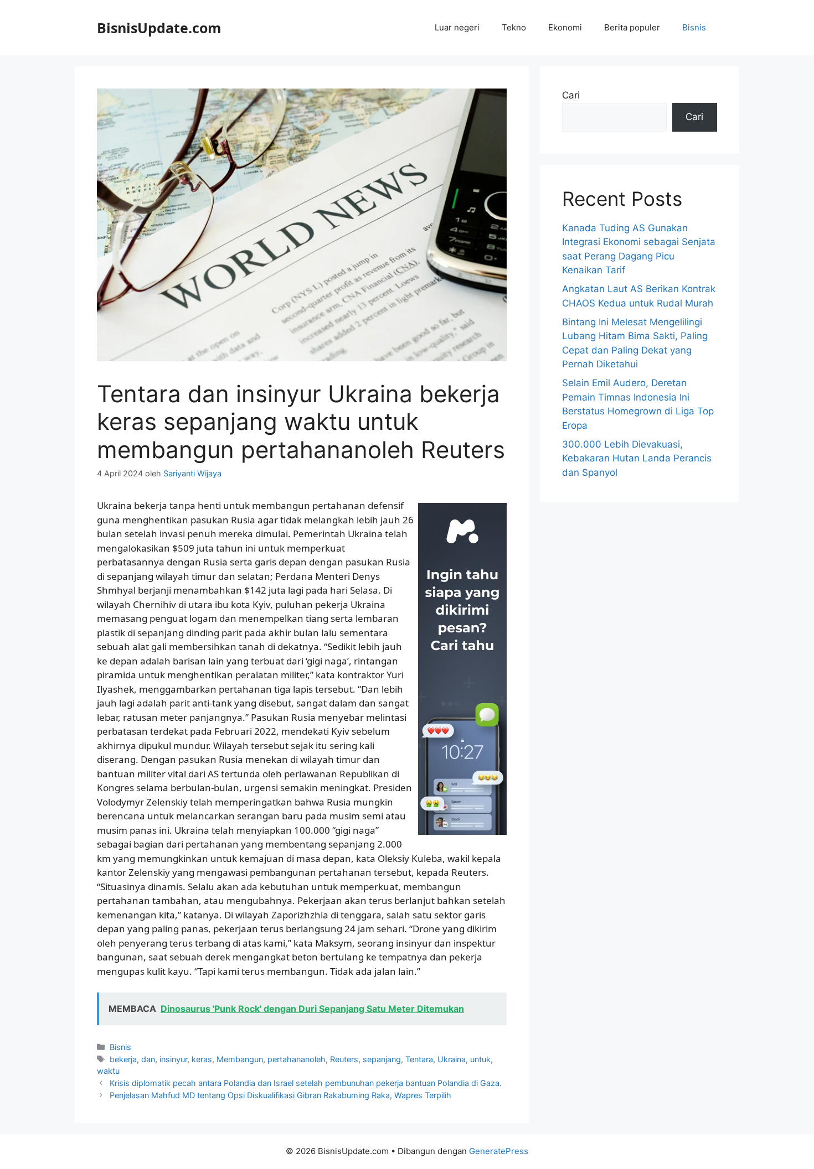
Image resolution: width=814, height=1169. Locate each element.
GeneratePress (498, 1151)
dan (148, 1059)
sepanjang (382, 1059)
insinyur (173, 1059)
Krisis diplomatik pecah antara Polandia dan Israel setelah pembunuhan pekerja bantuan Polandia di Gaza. (306, 1083)
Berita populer (632, 27)
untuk (480, 1059)
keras (202, 1059)
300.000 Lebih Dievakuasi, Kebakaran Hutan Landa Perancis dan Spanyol (637, 458)
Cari (571, 95)
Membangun (240, 1059)
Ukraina (451, 1059)
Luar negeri (457, 27)
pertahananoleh (296, 1059)
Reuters (344, 1059)
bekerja (123, 1059)
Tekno (514, 27)
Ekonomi (565, 27)
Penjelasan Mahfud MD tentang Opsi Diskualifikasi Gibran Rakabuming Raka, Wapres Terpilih (280, 1095)
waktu (108, 1071)
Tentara (419, 1059)
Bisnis (694, 27)
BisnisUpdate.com (159, 27)
